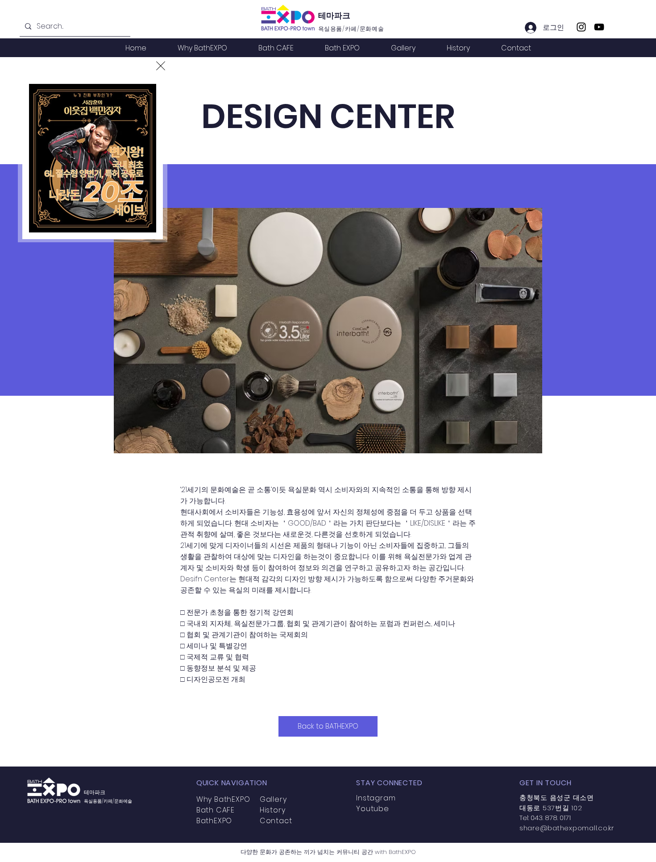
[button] (160, 65)
